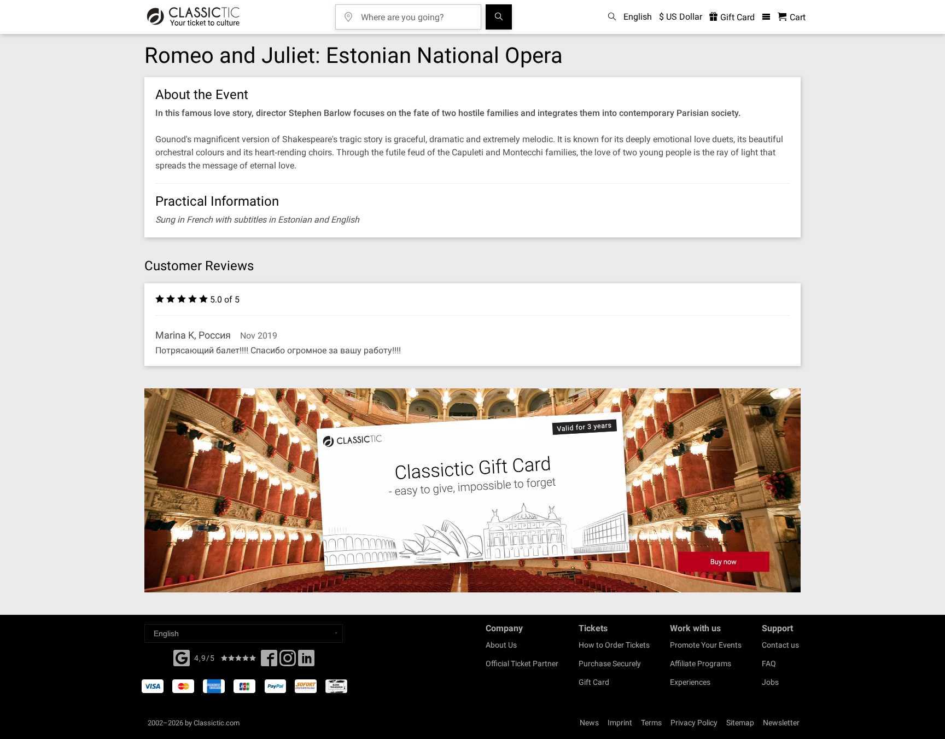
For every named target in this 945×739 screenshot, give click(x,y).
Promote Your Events (706, 645)
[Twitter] (287, 661)
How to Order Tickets (614, 645)
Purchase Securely (610, 663)
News (589, 722)
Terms (651, 722)
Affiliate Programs (700, 663)
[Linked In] (306, 661)
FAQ (769, 663)
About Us (501, 645)
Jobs (770, 682)
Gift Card (736, 17)
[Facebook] (181, 657)
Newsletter (781, 722)
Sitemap (740, 722)
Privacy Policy (694, 722)
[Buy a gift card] (472, 490)
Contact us (780, 645)
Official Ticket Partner (522, 663)
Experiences (690, 682)
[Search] (499, 17)
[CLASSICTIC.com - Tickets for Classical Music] (193, 17)
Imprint (620, 722)
